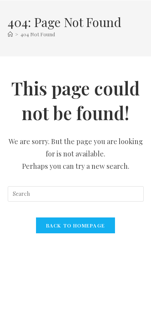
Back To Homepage (75, 225)
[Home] (10, 34)
